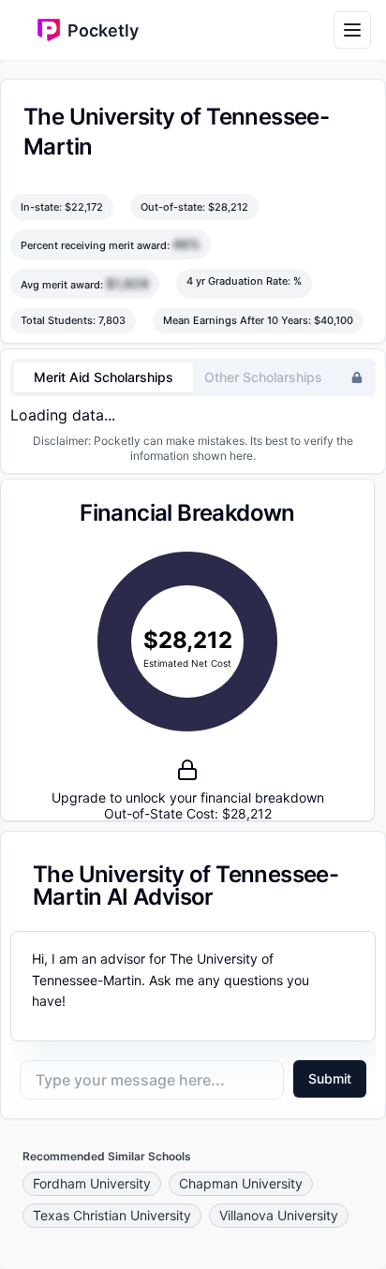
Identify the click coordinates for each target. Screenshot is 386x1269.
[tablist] (193, 377)
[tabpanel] (193, 415)
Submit (329, 1078)
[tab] (103, 377)
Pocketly (103, 30)
